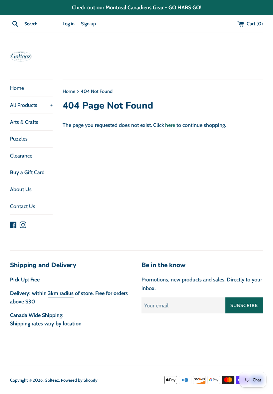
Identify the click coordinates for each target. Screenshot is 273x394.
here (170, 125)
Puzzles (19, 139)
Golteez (52, 380)
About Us (21, 189)
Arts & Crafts (24, 122)
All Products (31, 105)
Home (17, 88)
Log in (69, 24)
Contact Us (22, 206)
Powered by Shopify (79, 380)
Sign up (88, 24)
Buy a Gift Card (27, 172)
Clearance (21, 156)
